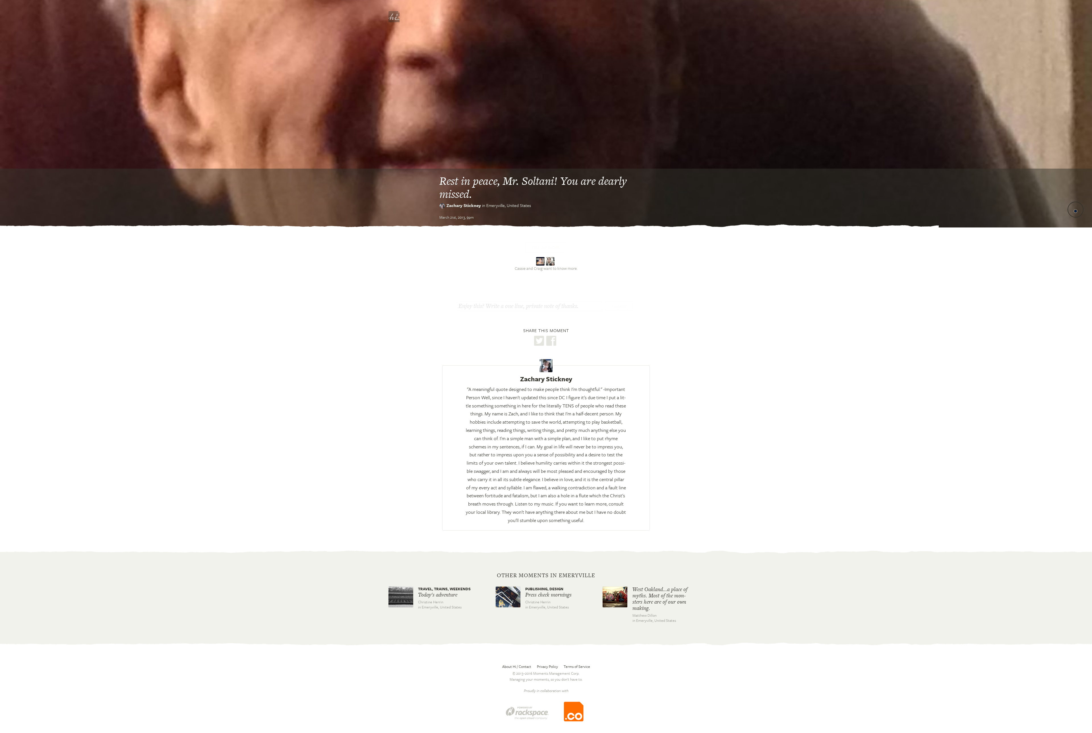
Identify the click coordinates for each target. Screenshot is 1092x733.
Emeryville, (508, 205)
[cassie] (541, 261)
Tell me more (545, 247)
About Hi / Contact (516, 666)
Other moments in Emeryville (546, 575)
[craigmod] (551, 261)
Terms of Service (577, 666)
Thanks (619, 306)
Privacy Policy (547, 666)
